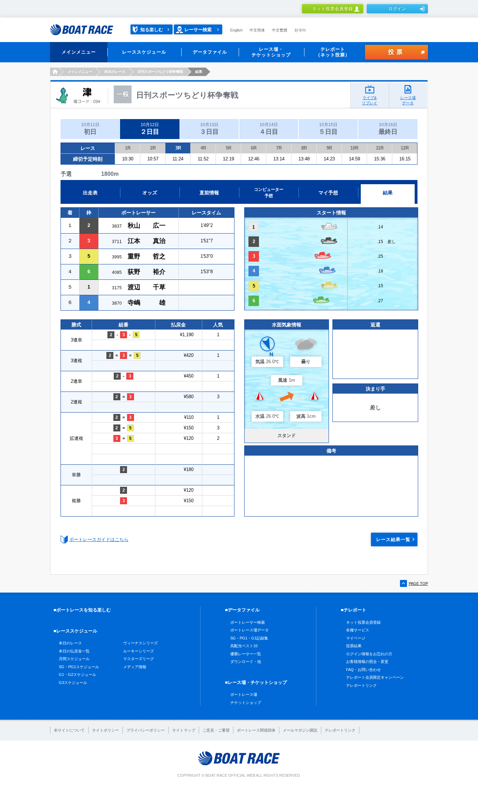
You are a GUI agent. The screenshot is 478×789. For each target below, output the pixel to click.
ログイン (397, 8)
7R (279, 148)
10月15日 (328, 128)
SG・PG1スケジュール (79, 667)
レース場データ (408, 100)
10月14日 (268, 128)
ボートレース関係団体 (256, 730)
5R (228, 148)
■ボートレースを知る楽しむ (82, 609)
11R (380, 148)
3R (178, 148)
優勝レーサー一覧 (245, 654)
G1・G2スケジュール (77, 674)
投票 (396, 52)
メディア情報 (134, 667)
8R (304, 148)
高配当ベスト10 (244, 646)
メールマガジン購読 (300, 730)
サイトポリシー (105, 730)
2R (153, 148)
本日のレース (70, 643)
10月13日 (209, 128)
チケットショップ (245, 702)
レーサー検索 (198, 29)
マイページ (355, 638)
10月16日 (388, 128)
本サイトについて (69, 730)
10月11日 (90, 128)
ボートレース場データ (249, 630)
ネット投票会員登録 (332, 8)
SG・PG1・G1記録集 (249, 638)
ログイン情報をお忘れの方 (369, 654)
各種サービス (357, 630)
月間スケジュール (74, 659)
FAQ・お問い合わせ (363, 669)
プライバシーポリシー (145, 730)
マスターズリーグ (138, 659)
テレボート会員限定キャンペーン (375, 677)
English (236, 30)
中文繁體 (279, 30)
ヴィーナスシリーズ (140, 643)
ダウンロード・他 (245, 661)
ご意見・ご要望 (216, 730)
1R (128, 148)
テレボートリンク (361, 685)
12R (405, 148)
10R (354, 148)
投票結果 (353, 646)
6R (253, 148)
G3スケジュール (73, 682)
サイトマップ (183, 730)
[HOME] (54, 72)
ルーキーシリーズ (138, 651)
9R (329, 148)
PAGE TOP (418, 583)
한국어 (300, 30)
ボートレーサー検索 (247, 622)
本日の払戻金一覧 (74, 651)
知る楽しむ (151, 29)
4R (203, 148)
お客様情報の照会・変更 (367, 661)
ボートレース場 (243, 694)
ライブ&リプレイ (369, 100)
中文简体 (257, 30)
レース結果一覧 (393, 539)
